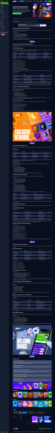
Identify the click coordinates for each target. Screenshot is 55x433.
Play (40, 388)
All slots (47, 390)
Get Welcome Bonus (42, 25)
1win (13, 18)
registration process (22, 107)
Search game (17, 387)
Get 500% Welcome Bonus (16, 13)
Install (35, 421)
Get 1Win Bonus (32, 41)
